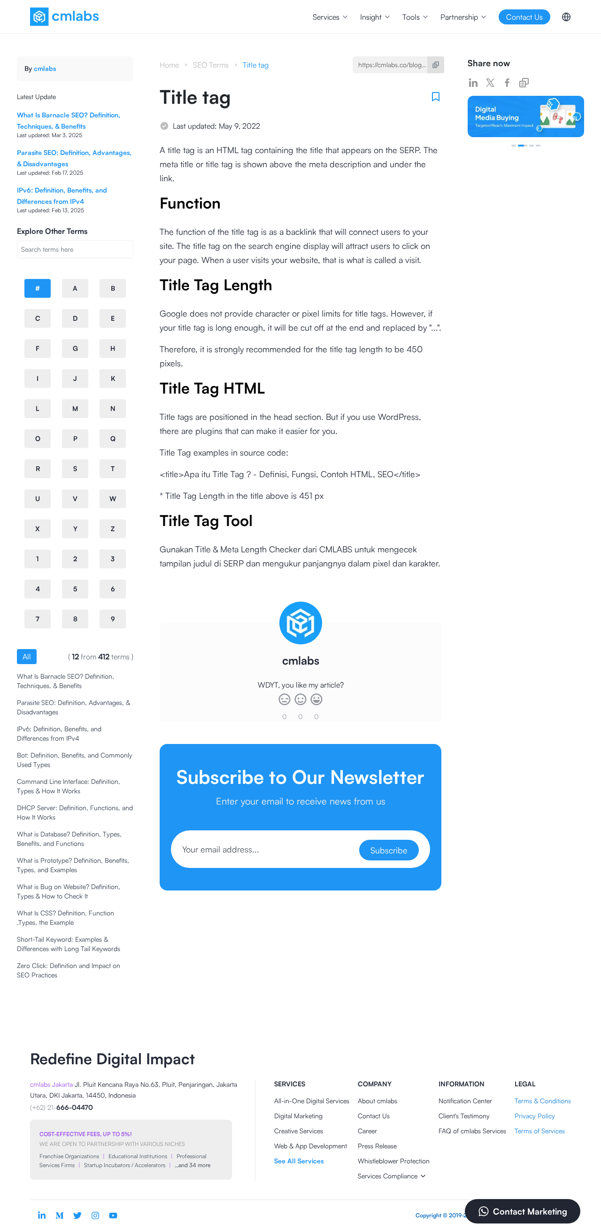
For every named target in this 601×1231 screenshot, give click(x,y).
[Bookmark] (435, 96)
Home (169, 65)
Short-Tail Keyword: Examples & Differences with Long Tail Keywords (68, 943)
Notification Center (465, 1101)
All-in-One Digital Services (311, 1101)
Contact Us (374, 1116)
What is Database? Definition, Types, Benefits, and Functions (69, 838)
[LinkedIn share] (473, 82)
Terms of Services (540, 1131)
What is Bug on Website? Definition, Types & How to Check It (68, 891)
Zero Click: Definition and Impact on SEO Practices (68, 970)
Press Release (377, 1146)
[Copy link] (524, 82)
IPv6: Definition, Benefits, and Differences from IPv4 (59, 733)
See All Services (299, 1161)
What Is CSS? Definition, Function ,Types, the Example (65, 917)
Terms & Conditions (543, 1101)
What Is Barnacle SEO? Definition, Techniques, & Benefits (65, 680)
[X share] (490, 82)
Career (367, 1131)
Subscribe (389, 850)
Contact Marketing (530, 1211)
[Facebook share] (507, 82)
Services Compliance (387, 1176)
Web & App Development (310, 1146)
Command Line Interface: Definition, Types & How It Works (68, 786)
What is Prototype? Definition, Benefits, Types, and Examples (73, 865)
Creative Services (298, 1131)
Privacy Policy (535, 1116)
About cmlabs (377, 1101)
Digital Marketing (298, 1116)
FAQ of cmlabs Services (472, 1131)
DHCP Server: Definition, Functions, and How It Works (75, 812)
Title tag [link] (256, 65)
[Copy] (435, 64)
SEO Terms (211, 65)
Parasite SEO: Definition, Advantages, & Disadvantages (73, 707)
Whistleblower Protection (394, 1161)
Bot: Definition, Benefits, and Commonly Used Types (74, 759)
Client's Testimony (464, 1116)
